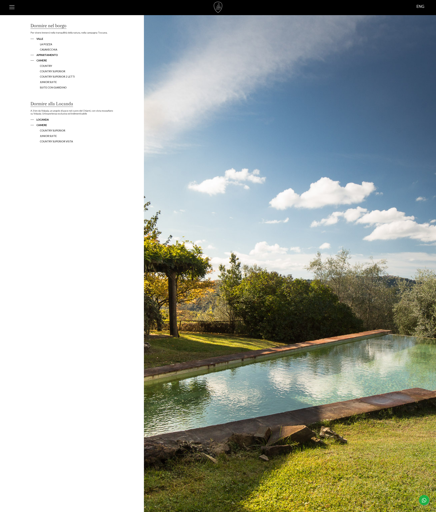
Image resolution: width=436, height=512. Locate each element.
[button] (36, 39)
